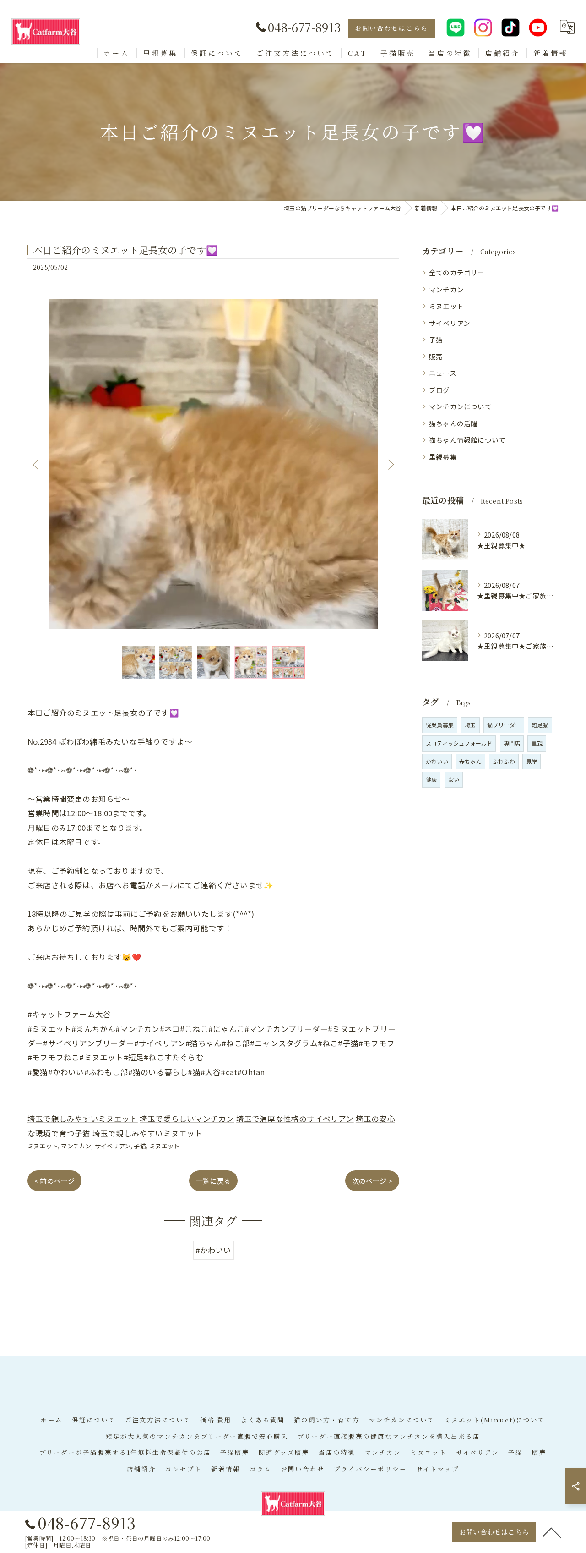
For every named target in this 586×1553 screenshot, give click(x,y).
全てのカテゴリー (457, 272)
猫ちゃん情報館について (467, 439)
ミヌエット (42, 1145)
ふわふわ (504, 761)
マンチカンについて (460, 406)
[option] (213, 464)
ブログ (439, 390)
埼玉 (470, 725)
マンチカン (76, 1145)
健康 (431, 779)
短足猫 (540, 725)
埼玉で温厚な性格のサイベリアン (295, 1118)
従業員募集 (440, 725)
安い (453, 779)
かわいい (437, 761)
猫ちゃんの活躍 (453, 423)
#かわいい (213, 1250)
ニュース (442, 373)
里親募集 (443, 456)
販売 (436, 356)
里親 (536, 743)
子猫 (140, 1145)
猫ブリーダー (504, 725)
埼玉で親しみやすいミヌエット (82, 1118)
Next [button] (390, 464)
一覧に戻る (213, 1180)
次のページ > (372, 1180)
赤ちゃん (470, 761)
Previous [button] (36, 464)
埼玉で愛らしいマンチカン (187, 1118)
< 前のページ (54, 1180)
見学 (531, 761)
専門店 (512, 743)
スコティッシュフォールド (459, 743)
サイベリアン (112, 1145)
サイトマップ (437, 1468)
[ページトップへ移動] (552, 1532)
